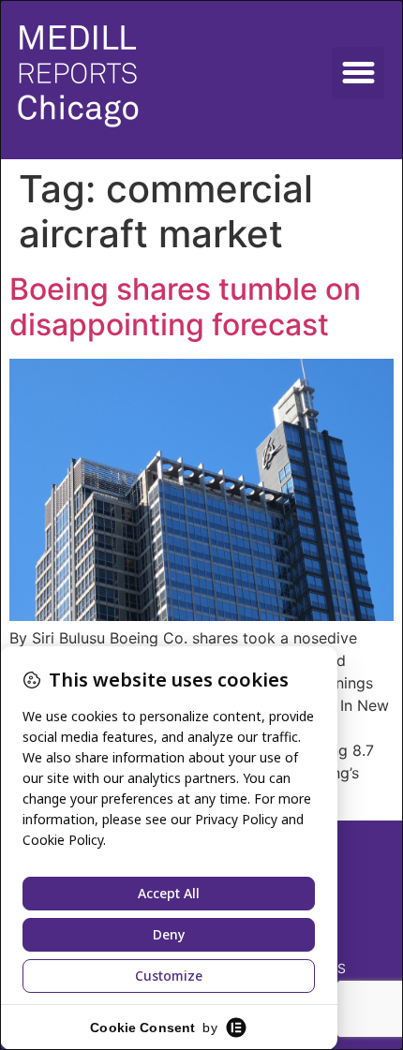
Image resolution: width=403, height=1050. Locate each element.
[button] (358, 73)
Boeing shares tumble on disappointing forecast (185, 307)
